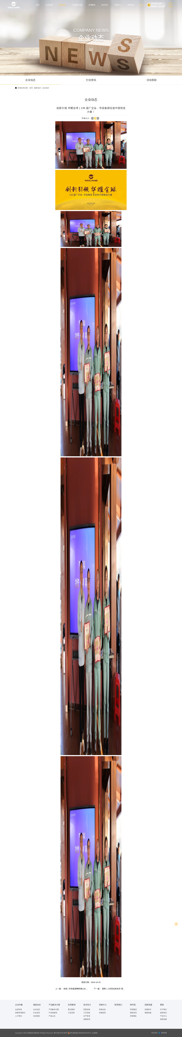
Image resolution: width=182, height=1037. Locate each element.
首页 (31, 88)
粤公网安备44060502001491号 (80, 1033)
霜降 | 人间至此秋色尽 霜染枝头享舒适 (118, 989)
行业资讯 (91, 80)
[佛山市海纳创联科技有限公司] (160, 1033)
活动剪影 (152, 80)
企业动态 (30, 80)
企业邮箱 (94, 1033)
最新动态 (37, 88)
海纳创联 (164, 1033)
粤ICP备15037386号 (60, 1033)
